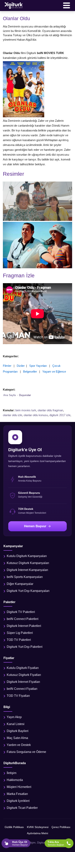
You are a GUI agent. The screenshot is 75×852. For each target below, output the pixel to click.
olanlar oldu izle (12, 415)
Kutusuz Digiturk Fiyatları (24, 674)
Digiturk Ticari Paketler (22, 807)
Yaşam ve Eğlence (54, 371)
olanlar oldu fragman (50, 410)
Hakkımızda (15, 780)
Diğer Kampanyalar (20, 583)
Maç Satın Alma (17, 738)
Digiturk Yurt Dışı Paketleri (24, 646)
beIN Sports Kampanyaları (25, 577)
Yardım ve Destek (19, 745)
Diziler (21, 365)
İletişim (11, 773)
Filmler (7, 365)
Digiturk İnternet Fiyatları (23, 681)
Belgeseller (30, 371)
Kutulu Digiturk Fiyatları (23, 667)
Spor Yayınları (38, 365)
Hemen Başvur (35, 526)
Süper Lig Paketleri (20, 632)
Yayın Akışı (14, 717)
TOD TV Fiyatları (18, 695)
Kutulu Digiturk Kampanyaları (27, 556)
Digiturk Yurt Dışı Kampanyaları (28, 590)
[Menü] (66, 5)
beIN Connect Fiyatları (22, 688)
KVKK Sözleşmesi (37, 827)
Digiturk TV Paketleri (21, 612)
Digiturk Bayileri (17, 731)
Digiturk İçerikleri (18, 800)
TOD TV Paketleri (19, 639)
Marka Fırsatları (17, 793)
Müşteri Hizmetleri (19, 787)
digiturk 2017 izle (59, 415)
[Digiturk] (14, 5)
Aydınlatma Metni (37, 833)
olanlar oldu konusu (36, 415)
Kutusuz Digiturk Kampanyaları (28, 563)
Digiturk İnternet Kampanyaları (27, 570)
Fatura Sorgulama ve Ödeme (26, 751)
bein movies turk (25, 410)
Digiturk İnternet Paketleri (24, 625)
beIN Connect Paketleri (22, 619)
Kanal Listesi (15, 724)
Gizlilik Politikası (14, 827)
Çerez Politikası (61, 827)
